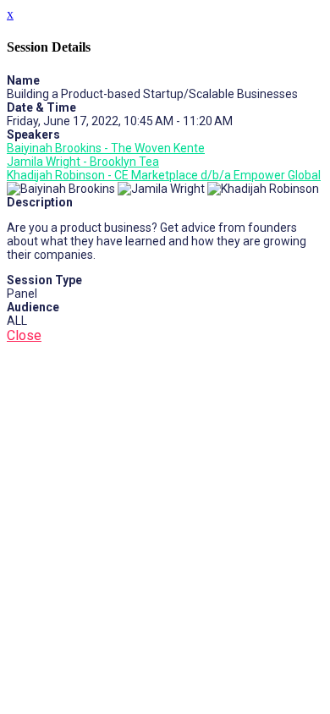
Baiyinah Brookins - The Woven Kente (106, 148)
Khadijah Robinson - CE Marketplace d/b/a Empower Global (164, 175)
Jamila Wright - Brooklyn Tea (83, 161)
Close (24, 335)
